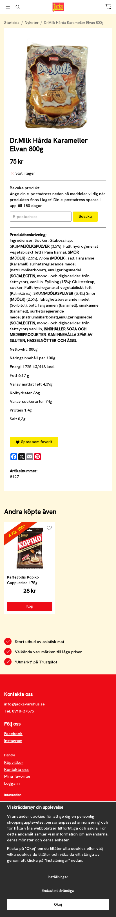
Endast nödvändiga (58, 890)
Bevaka (85, 216)
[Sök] (18, 7)
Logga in (12, 783)
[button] (29, 606)
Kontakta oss (16, 769)
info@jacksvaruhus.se (24, 704)
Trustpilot (48, 662)
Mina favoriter (17, 776)
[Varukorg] (108, 7)
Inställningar (58, 877)
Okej (58, 904)
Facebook (13, 733)
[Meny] (8, 7)
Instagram (13, 740)
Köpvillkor (13, 762)
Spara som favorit (35, 441)
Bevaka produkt (24, 187)
